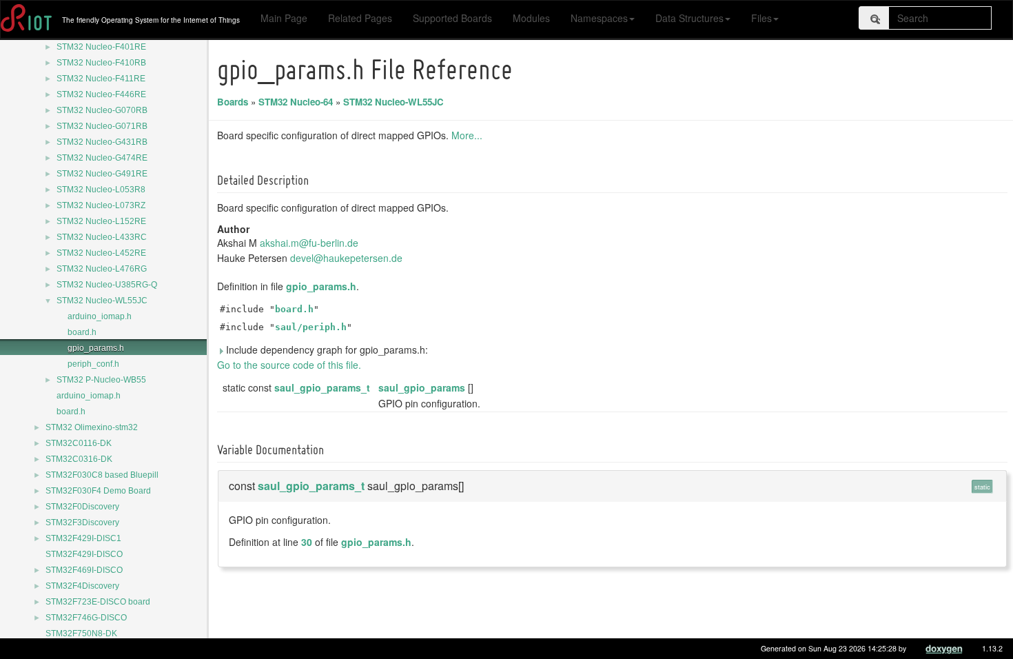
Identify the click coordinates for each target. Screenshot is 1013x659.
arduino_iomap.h (100, 316)
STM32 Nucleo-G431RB (102, 142)
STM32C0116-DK (78, 443)
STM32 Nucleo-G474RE (102, 158)
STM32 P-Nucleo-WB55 (101, 380)
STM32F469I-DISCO (84, 570)
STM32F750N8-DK (81, 633)
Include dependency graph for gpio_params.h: (325, 349)
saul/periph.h (311, 327)
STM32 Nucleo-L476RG (102, 269)
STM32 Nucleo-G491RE (102, 174)
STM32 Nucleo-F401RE (101, 47)
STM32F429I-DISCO (84, 554)
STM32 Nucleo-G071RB (102, 126)
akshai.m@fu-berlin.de (309, 243)
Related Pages (360, 18)
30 (306, 542)
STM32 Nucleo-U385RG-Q (107, 285)
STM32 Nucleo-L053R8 (101, 189)
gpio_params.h (96, 348)
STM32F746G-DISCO (86, 617)
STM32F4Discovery (82, 586)
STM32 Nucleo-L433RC (102, 237)
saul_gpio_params (421, 387)
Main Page (283, 18)
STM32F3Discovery (82, 522)
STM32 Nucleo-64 (295, 101)
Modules (531, 18)
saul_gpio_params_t (322, 387)
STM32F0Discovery (82, 506)
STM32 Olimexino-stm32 (91, 427)
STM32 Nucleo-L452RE (101, 253)
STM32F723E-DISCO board (97, 602)
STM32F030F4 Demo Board (98, 491)
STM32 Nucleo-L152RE (101, 221)
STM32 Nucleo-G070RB (102, 110)
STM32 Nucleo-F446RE (101, 94)
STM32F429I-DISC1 (83, 538)
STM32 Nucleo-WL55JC (102, 300)
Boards (232, 101)
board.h (82, 332)
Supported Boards (452, 18)
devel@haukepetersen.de (346, 258)
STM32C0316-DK (78, 459)
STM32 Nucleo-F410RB (101, 63)
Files (761, 18)
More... (466, 135)
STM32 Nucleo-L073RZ (101, 205)
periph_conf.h (93, 364)
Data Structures (689, 18)
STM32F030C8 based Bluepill (101, 475)
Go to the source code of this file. (289, 365)
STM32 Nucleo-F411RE (101, 78)
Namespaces (599, 18)
